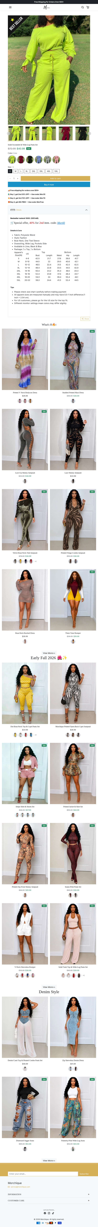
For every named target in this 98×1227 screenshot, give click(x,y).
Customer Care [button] (16, 1201)
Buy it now (49, 184)
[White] (20, 735)
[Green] (15, 561)
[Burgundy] (21, 159)
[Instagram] (49, 1213)
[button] (10, 7)
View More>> (49, 653)
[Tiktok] (53, 1213)
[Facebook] (45, 1213)
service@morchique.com (20, 1187)
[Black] (30, 159)
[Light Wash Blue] (70, 1068)
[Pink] (56, 159)
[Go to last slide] (8, 133)
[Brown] (73, 735)
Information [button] (14, 1194)
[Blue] (38, 159)
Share (86, 319)
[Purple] (19, 401)
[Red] (25, 735)
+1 (35, 561)
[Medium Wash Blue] (25, 1068)
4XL (48, 171)
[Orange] (30, 401)
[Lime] (12, 159)
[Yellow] (20, 561)
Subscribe (84, 1174)
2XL (33, 171)
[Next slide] (89, 133)
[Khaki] (70, 561)
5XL (56, 171)
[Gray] (47, 159)
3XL (41, 171)
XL (27, 171)
